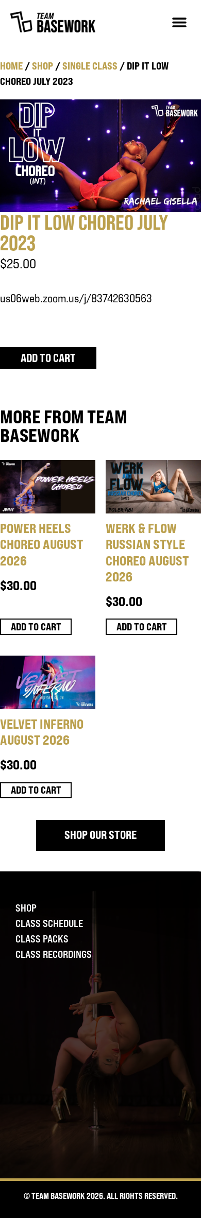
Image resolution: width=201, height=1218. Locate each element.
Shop (42, 65)
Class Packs (42, 939)
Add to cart (48, 358)
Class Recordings (53, 954)
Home (11, 65)
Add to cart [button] (36, 626)
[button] (179, 21)
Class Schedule (49, 923)
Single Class (90, 65)
